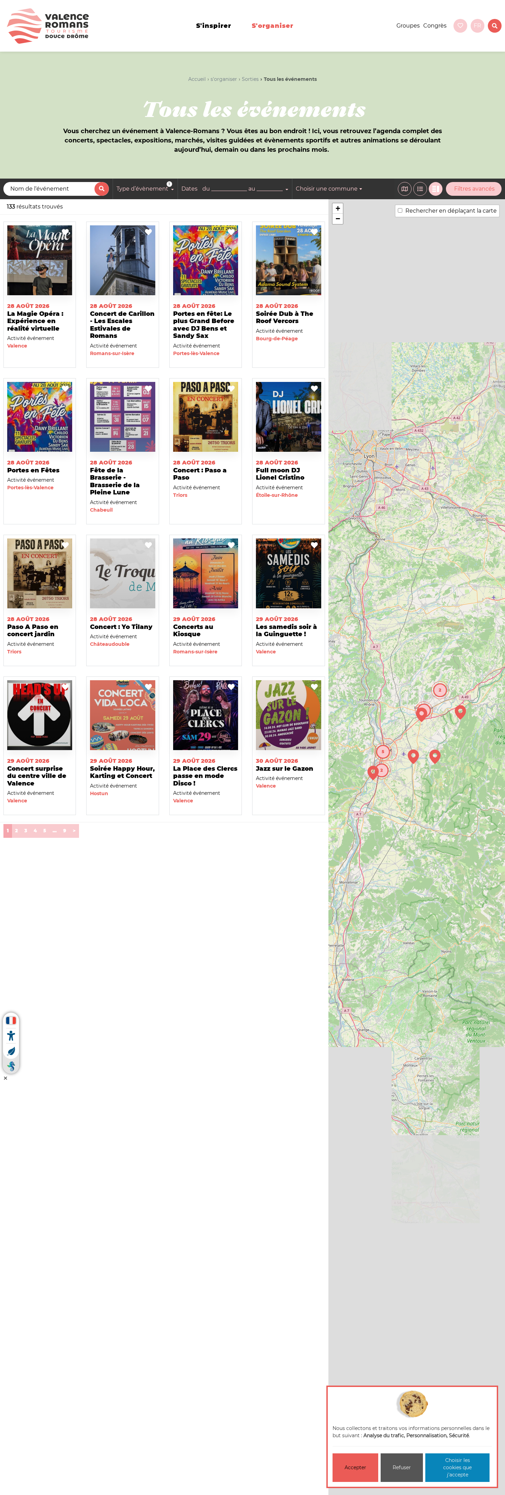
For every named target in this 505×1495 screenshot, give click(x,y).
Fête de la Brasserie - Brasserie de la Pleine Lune (115, 481)
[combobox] (330, 189)
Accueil (197, 79)
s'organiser (272, 26)
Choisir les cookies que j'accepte (457, 1467)
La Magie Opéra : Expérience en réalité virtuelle (35, 321)
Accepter (355, 1467)
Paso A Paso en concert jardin (32, 630)
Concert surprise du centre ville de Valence (36, 776)
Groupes (408, 25)
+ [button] (338, 208)
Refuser (402, 1467)
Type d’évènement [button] (143, 187)
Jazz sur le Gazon (284, 768)
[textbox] (330, 189)
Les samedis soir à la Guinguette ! (286, 630)
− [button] (338, 218)
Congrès (435, 25)
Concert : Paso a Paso (200, 474)
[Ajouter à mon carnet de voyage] (65, 232)
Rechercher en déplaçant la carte (451, 210)
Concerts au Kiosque (193, 630)
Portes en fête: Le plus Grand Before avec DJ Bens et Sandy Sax (203, 325)
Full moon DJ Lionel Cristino (280, 474)
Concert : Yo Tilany (121, 627)
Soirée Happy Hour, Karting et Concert (122, 772)
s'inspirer (213, 26)
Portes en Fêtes (33, 470)
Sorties (250, 79)
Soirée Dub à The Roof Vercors (284, 317)
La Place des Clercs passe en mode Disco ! (205, 776)
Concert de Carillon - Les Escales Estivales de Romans (122, 325)
